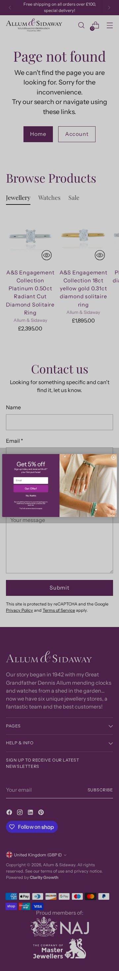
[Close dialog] (113, 457)
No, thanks (31, 496)
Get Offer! (31, 488)
